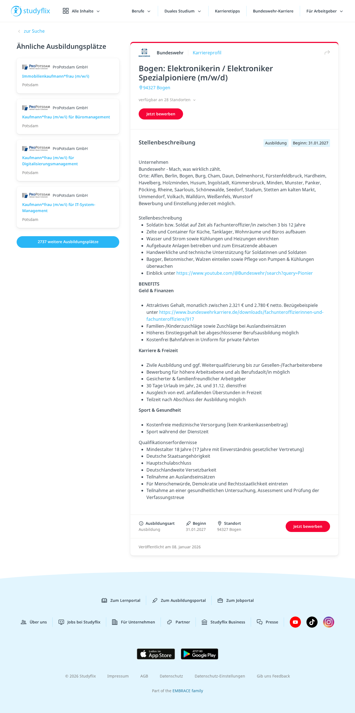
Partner (183, 622)
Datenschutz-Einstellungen (220, 676)
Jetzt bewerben (160, 113)
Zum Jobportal (240, 600)
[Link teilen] (326, 52)
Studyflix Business (228, 622)
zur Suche (34, 31)
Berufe (138, 11)
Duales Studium (180, 11)
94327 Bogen (156, 88)
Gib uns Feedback (273, 676)
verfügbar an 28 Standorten (165, 99)
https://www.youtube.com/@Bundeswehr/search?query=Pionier (244, 273)
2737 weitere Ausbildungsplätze (68, 241)
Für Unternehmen (138, 622)
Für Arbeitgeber (322, 11)
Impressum (118, 676)
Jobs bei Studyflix (83, 622)
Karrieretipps (227, 11)
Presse (272, 622)
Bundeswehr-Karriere (273, 11)
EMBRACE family (188, 690)
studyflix (37, 11)
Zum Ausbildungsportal (183, 600)
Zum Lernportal (125, 600)
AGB (144, 676)
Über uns (38, 622)
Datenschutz (171, 676)
